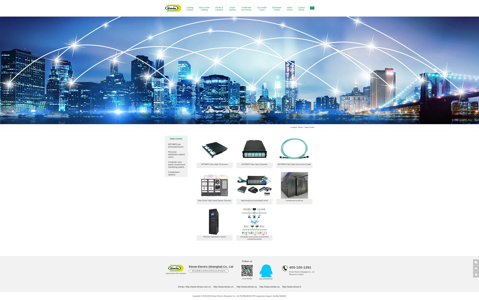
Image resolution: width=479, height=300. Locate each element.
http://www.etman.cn (223, 287)
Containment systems (174, 173)
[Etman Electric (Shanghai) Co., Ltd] (173, 12)
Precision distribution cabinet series (176, 154)
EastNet (276, 296)
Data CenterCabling (204, 8)
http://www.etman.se (269, 287)
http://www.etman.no (247, 287)
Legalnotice (260, 296)
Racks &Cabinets (219, 8)
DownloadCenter (276, 8)
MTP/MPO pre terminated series (175, 145)
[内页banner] (239, 70)
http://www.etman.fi (291, 287)
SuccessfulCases (262, 8)
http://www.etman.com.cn (198, 287)
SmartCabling (232, 8)
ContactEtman (301, 8)
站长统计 (283, 296)
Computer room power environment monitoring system (176, 164)
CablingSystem (189, 8)
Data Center (309, 127)
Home (300, 127)
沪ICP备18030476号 (247, 296)
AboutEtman (290, 8)
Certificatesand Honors (246, 8)
